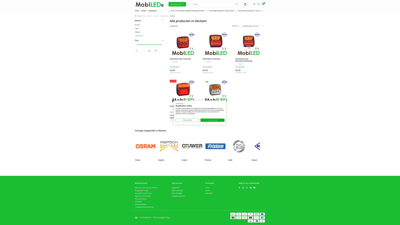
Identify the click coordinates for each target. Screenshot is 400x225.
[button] (181, 103)
